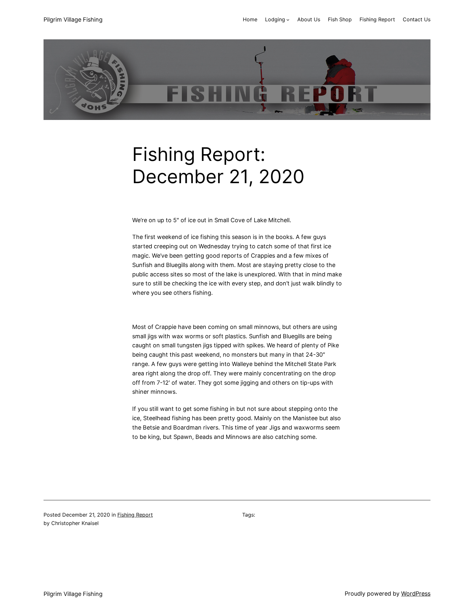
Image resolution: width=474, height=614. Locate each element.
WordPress (415, 593)
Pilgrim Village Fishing (73, 19)
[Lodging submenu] (288, 19)
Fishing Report (135, 514)
